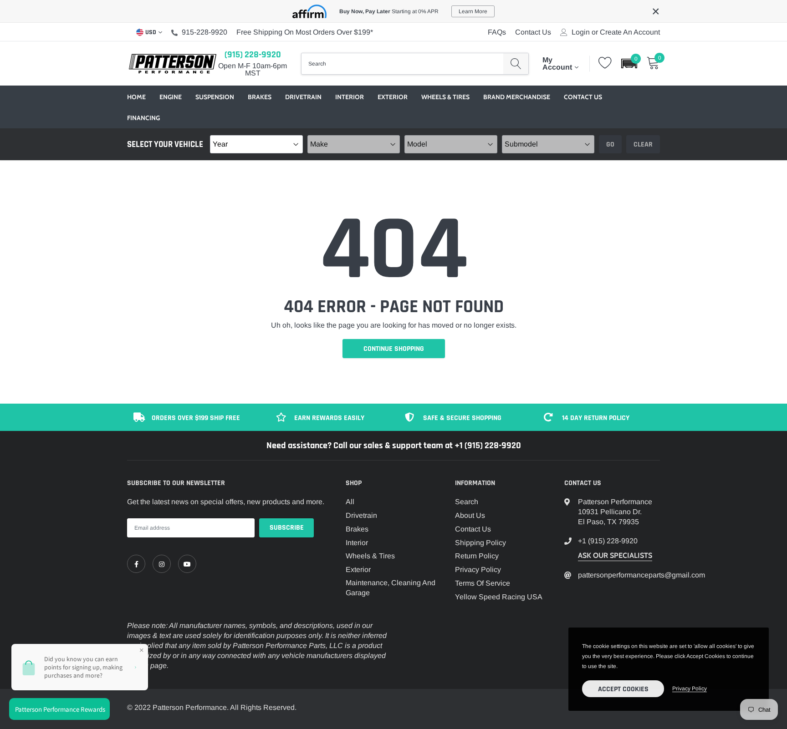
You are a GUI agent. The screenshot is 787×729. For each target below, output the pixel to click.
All (350, 502)
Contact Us (533, 32)
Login (581, 32)
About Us (470, 515)
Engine (170, 97)
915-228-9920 (204, 32)
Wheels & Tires (445, 97)
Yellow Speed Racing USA (498, 597)
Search (466, 502)
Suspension (214, 97)
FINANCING (143, 118)
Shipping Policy (480, 543)
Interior (349, 97)
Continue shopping (393, 349)
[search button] (515, 63)
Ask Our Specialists (615, 555)
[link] (136, 564)
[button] (629, 63)
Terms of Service (482, 583)
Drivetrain (303, 97)
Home (136, 97)
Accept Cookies (623, 689)
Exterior (393, 97)
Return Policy (477, 556)
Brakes (259, 97)
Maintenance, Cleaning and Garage (390, 588)
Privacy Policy (478, 569)
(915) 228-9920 (253, 55)
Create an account (630, 32)
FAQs (497, 32)
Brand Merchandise (516, 97)
